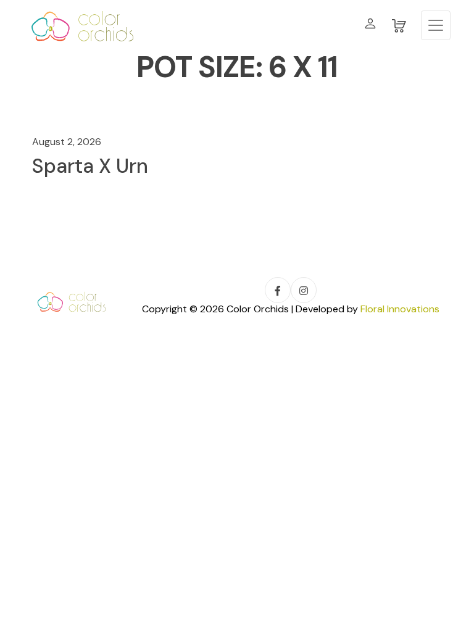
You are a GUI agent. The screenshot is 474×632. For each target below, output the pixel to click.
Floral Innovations (399, 308)
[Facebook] (278, 290)
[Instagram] (304, 290)
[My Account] (370, 26)
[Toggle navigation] (436, 25)
